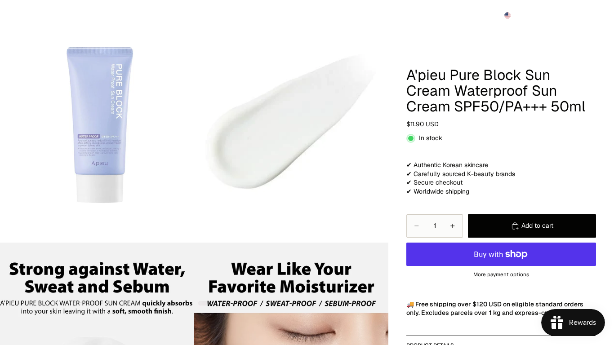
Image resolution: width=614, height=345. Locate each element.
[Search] (547, 15)
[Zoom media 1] (97, 121)
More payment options (501, 274)
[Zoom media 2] (291, 121)
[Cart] (586, 15)
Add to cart (537, 225)
